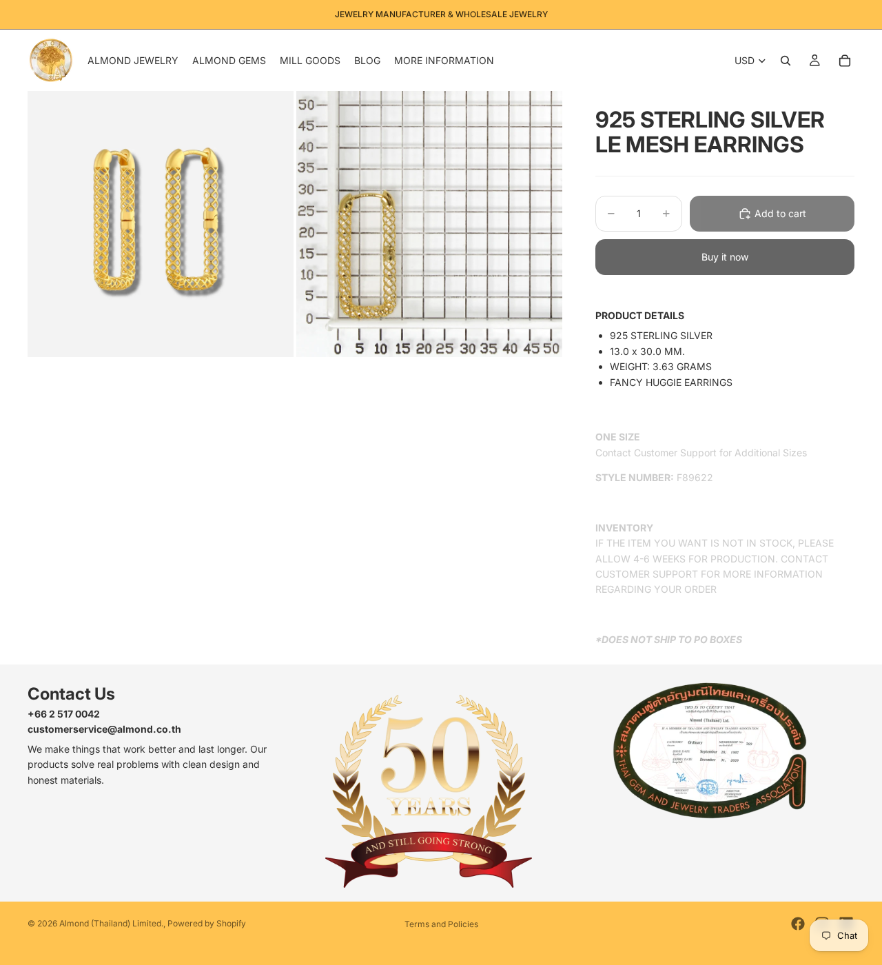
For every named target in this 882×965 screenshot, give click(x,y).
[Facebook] (798, 923)
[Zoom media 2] (429, 224)
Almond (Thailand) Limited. (111, 923)
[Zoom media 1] (161, 224)
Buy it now (724, 257)
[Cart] (845, 60)
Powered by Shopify (206, 923)
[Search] (785, 60)
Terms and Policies (441, 924)
